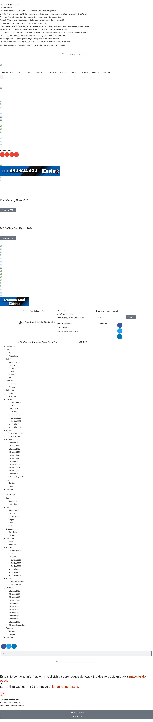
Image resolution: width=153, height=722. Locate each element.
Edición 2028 (16, 418)
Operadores (13, 353)
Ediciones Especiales (17, 477)
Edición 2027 (16, 415)
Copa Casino (13, 409)
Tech (10, 378)
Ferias (11, 406)
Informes (12, 486)
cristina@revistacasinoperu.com (68, 331)
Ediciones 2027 (14, 464)
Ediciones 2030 (14, 474)
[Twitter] (119, 331)
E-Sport (11, 371)
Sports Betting (14, 362)
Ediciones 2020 (14, 443)
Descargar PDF (7, 210)
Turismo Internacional (16, 433)
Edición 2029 (16, 421)
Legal (11, 393)
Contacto (106, 72)
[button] (1, 77)
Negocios (12, 396)
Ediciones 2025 (14, 458)
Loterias (11, 374)
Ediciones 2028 (14, 467)
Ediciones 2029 (14, 471)
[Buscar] (151, 653)
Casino (20, 72)
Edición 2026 (16, 412)
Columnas (52, 72)
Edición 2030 (16, 424)
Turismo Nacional (15, 436)
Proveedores (13, 356)
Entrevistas (40, 72)
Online (29, 72)
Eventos (63, 72)
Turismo (73, 72)
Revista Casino (7, 72)
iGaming (12, 365)
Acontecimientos (15, 402)
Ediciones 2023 (14, 452)
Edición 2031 (16, 427)
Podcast (12, 387)
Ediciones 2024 (14, 455)
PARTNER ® (82, 342)
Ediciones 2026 (14, 461)
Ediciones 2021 (14, 446)
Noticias (12, 483)
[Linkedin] (119, 336)
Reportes (95, 72)
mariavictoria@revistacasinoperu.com (71, 318)
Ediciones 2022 (14, 449)
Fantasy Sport (14, 368)
